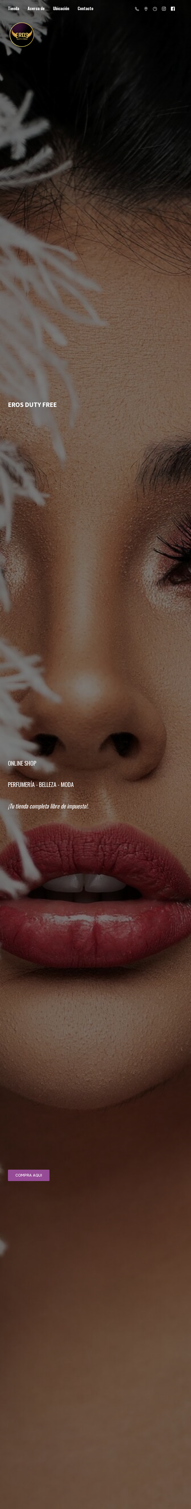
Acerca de (36, 8)
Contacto (85, 8)
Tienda (13, 8)
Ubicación (61, 8)
